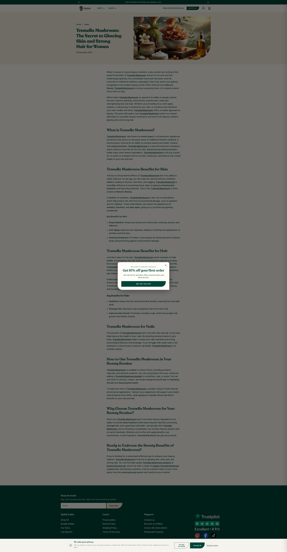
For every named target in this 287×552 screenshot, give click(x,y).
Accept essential (181, 545)
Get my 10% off (143, 284)
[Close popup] (166, 266)
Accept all (197, 545)
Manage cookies (212, 545)
